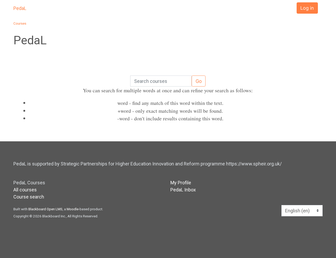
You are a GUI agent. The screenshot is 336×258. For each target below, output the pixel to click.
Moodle (72, 209)
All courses (25, 189)
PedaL (19, 8)
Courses (19, 23)
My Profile (180, 182)
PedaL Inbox (183, 189)
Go (199, 81)
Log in (307, 8)
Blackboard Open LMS (45, 209)
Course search (28, 197)
